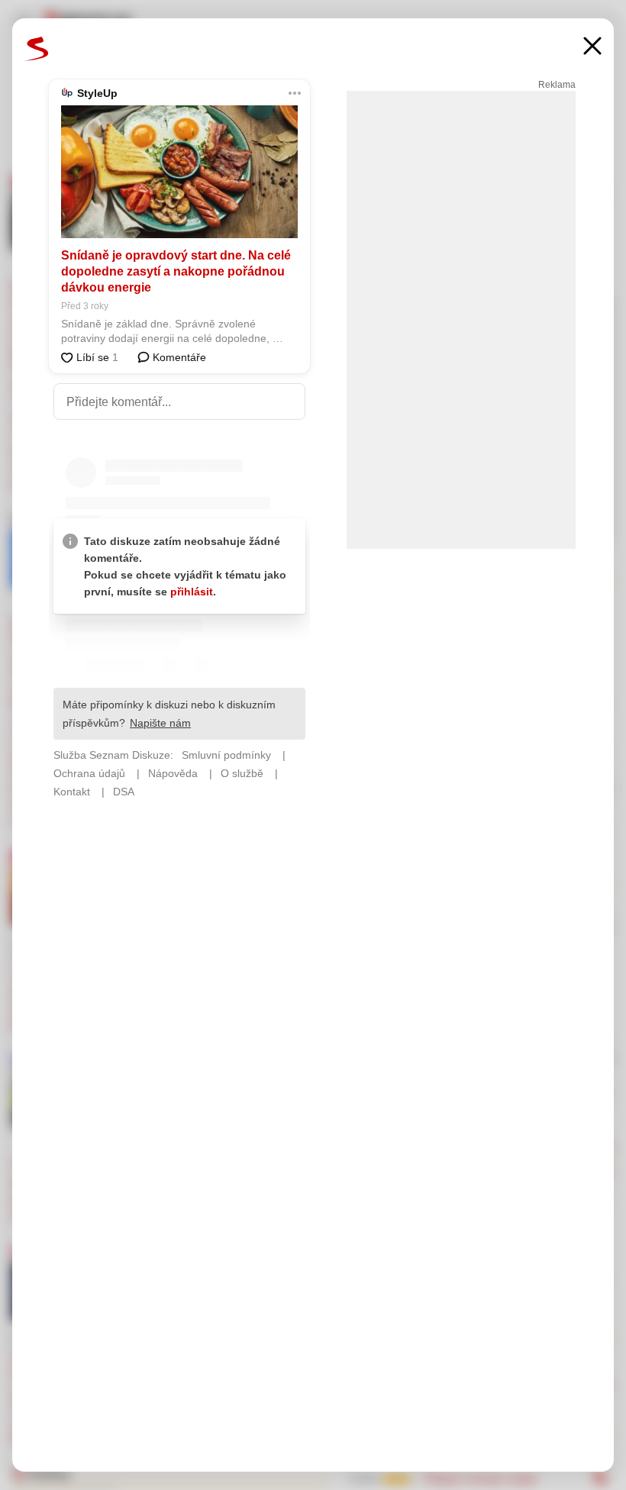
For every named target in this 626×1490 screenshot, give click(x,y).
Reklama (557, 84)
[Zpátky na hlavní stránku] (36, 49)
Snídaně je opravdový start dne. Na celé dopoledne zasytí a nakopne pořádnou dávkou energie (176, 271)
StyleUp (97, 93)
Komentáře (178, 357)
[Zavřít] (592, 48)
